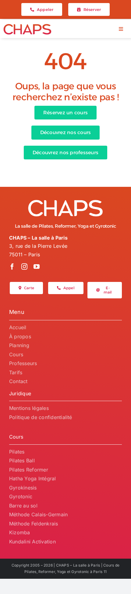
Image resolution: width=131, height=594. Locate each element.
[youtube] (37, 267)
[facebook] (12, 267)
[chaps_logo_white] (65, 201)
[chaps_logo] (27, 26)
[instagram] (24, 267)
